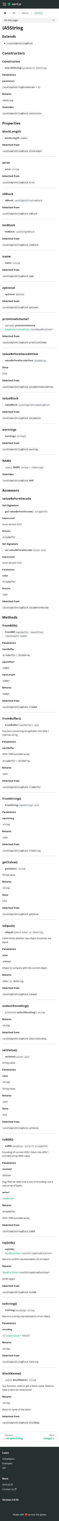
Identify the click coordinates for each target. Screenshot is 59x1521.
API (4, 1468)
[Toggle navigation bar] (4, 4)
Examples (7, 1463)
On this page (11, 20)
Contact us (8, 1489)
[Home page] (5, 13)
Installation (8, 1458)
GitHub (6, 1484)
